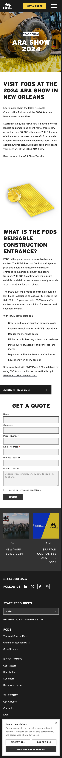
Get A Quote (34, 6)
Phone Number (11, 436)
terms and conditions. (30, 490)
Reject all (18, 742)
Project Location (12, 458)
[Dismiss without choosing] (56, 723)
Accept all (44, 742)
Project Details (11, 468)
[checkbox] (4, 490)
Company (8, 425)
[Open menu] (54, 6)
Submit (13, 497)
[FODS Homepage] (8, 6)
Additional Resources (17, 390)
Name (6, 414)
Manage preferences (31, 749)
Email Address (11, 447)
